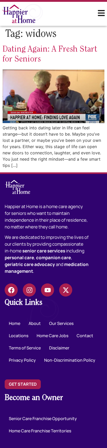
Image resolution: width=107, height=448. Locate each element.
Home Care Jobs (52, 335)
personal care (19, 258)
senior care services (43, 251)
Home (14, 323)
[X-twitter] (65, 289)
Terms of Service (25, 348)
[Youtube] (47, 289)
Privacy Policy (22, 360)
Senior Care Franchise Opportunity (43, 418)
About (35, 323)
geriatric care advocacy (30, 264)
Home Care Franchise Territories (40, 431)
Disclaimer (59, 348)
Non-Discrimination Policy (69, 360)
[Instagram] (29, 289)
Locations (18, 335)
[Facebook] (11, 289)
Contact (85, 335)
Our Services (61, 323)
